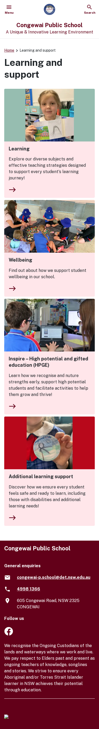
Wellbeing (20, 260)
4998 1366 (28, 588)
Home (9, 50)
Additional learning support (41, 476)
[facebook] (8, 634)
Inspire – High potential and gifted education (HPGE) (48, 362)
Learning (19, 148)
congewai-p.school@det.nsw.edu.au (53, 577)
